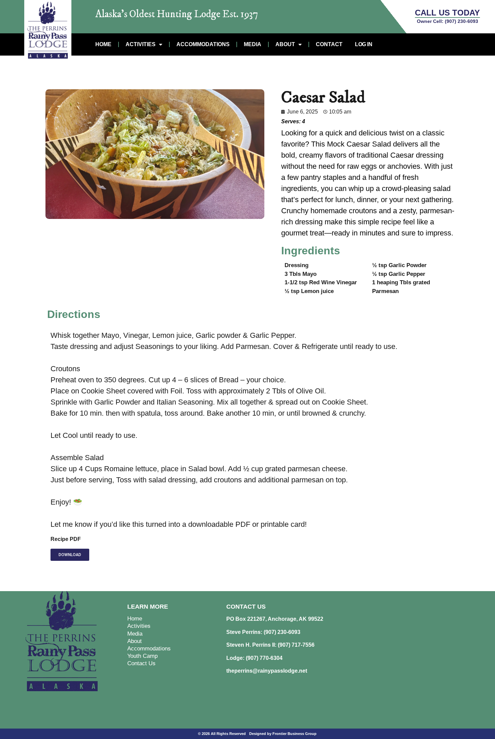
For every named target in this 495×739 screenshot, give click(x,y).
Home (103, 44)
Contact (329, 44)
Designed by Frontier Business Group (283, 734)
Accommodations (203, 44)
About (285, 44)
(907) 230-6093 (461, 21)
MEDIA (252, 44)
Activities (141, 44)
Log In (363, 44)
